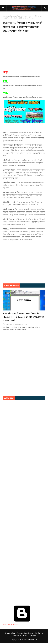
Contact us (17, 636)
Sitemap (33, 636)
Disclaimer (39, 633)
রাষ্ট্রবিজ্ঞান (10, 16)
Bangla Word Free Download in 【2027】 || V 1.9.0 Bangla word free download (23, 317)
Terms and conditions (25, 633)
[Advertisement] (24, 55)
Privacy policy (10, 633)
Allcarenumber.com (30, 639)
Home (5, 16)
